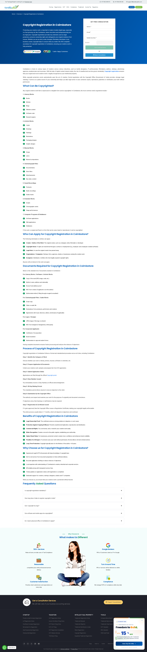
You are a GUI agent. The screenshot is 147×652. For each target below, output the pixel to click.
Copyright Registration (80, 633)
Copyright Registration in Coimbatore (34, 14)
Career (103, 643)
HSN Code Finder (105, 633)
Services (19, 14)
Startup (51, 7)
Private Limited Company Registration (32, 618)
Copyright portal (51, 375)
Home (13, 14)
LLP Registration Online (28, 621)
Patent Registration (79, 630)
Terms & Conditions (64, 649)
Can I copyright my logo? (73, 506)
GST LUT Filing (52, 627)
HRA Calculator (104, 630)
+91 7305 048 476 (105, 1)
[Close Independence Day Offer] (142, 620)
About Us (97, 643)
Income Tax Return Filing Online (56, 621)
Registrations (58, 7)
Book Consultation (99, 55)
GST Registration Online (55, 618)
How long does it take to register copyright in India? (73, 498)
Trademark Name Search (107, 621)
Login (132, 7)
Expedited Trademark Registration (83, 636)
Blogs (90, 643)
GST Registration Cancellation (56, 630)
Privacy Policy (74, 649)
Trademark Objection (80, 624)
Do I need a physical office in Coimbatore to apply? (73, 521)
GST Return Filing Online (55, 624)
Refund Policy (111, 643)
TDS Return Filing (53, 636)
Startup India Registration (29, 633)
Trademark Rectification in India (82, 627)
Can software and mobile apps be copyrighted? (73, 513)
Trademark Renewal (80, 621)
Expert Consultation (114, 602)
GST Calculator (104, 627)
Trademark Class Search (107, 624)
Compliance (74, 7)
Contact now (28, 1)
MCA (68, 7)
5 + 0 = (87, 42)
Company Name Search (106, 618)
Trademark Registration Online (82, 618)
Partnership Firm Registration (30, 627)
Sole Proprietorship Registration (31, 630)
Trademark (81, 7)
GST (64, 7)
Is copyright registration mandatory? (73, 490)
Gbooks (139, 7)
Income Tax (88, 7)
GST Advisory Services (54, 633)
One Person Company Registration (31, 624)
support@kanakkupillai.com (135, 1)
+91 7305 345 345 (119, 1)
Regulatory (95, 7)
